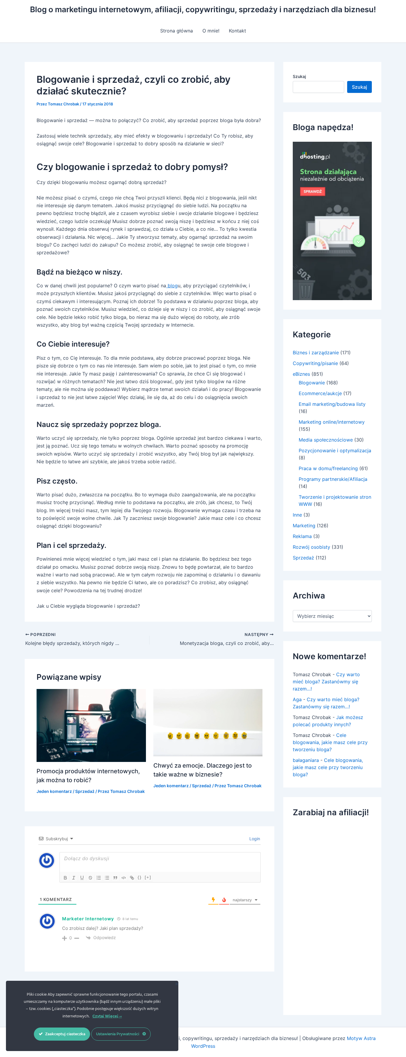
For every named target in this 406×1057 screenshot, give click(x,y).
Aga (297, 699)
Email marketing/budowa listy (332, 404)
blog (172, 286)
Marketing (304, 525)
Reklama (302, 536)
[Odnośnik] (132, 877)
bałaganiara (306, 760)
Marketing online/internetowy (332, 422)
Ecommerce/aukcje (320, 393)
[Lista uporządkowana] (99, 877)
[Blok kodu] (123, 877)
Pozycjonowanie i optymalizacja (335, 450)
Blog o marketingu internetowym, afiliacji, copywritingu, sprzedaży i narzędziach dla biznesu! (203, 9)
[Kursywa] (74, 877)
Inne (297, 515)
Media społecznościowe (326, 440)
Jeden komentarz (54, 791)
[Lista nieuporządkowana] (107, 877)
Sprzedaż (85, 791)
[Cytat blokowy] (115, 877)
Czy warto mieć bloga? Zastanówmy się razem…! (326, 681)
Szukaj (299, 76)
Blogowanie (312, 383)
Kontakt (237, 31)
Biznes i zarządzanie (316, 353)
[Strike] (90, 877)
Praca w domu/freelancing (328, 468)
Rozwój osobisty (311, 547)
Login (254, 838)
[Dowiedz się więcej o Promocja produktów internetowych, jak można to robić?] (91, 725)
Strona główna (176, 31)
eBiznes (301, 374)
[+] (148, 877)
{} (140, 877)
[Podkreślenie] (82, 877)
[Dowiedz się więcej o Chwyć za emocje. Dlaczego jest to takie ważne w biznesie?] (208, 722)
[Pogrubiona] (65, 877)
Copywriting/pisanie (315, 363)
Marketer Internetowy (88, 919)
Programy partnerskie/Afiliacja (333, 479)
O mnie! (210, 31)
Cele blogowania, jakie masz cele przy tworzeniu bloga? (330, 742)
